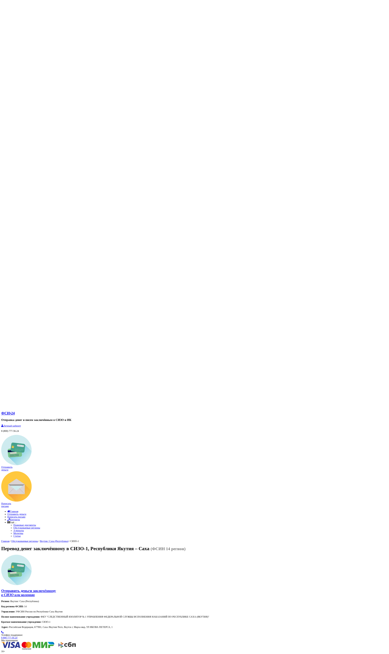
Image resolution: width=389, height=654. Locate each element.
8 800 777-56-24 (9, 637)
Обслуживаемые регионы (26, 528)
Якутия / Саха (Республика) (54, 541)
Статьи (17, 536)
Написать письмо (16, 517)
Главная (14, 511)
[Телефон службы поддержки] (2, 632)
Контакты (15, 519)
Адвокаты (18, 530)
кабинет (12, 426)
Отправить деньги (16, 514)
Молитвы (18, 533)
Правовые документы (24, 525)
